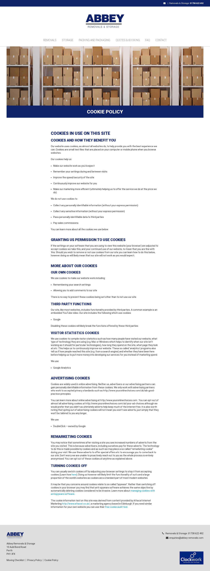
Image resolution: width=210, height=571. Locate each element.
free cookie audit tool (116, 507)
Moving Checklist (15, 560)
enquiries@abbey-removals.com (186, 538)
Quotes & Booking (128, 40)
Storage (67, 40)
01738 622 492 (196, 3)
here (74, 474)
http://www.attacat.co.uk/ (76, 503)
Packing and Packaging (94, 40)
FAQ (147, 40)
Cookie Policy (51, 560)
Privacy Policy (34, 560)
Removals (49, 40)
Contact (161, 40)
